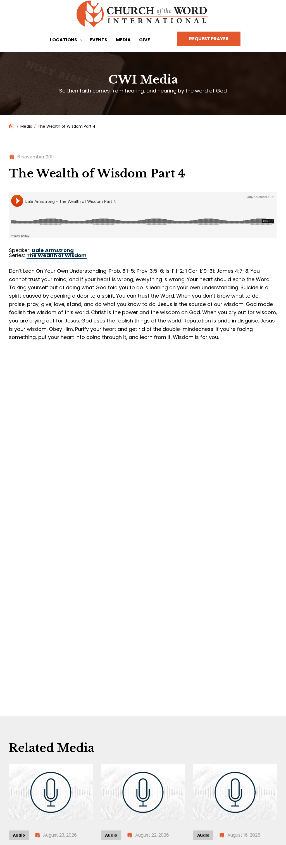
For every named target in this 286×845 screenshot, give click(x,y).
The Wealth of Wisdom (57, 255)
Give (144, 40)
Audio (19, 835)
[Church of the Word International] (143, 14)
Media (123, 40)
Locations (63, 40)
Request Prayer (209, 38)
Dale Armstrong (53, 250)
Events (98, 40)
